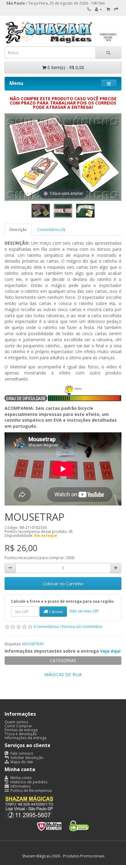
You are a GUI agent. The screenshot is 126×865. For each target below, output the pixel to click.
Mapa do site (21, 761)
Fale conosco (21, 753)
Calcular (56, 611)
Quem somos (16, 722)
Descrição (18, 229)
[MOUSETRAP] (40, 211)
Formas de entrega (21, 729)
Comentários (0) (51, 229)
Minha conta (20, 777)
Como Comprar (18, 726)
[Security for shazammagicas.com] (63, 824)
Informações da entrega (25, 737)
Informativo (20, 786)
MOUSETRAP (33, 644)
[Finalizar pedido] (116, 9)
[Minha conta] (98, 9)
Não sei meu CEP (84, 611)
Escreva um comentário (82, 626)
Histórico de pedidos (28, 782)
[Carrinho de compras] (108, 9)
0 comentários (46, 626)
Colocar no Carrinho (63, 583)
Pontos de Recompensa (30, 790)
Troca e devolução (21, 733)
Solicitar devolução (26, 757)
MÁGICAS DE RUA (63, 674)
